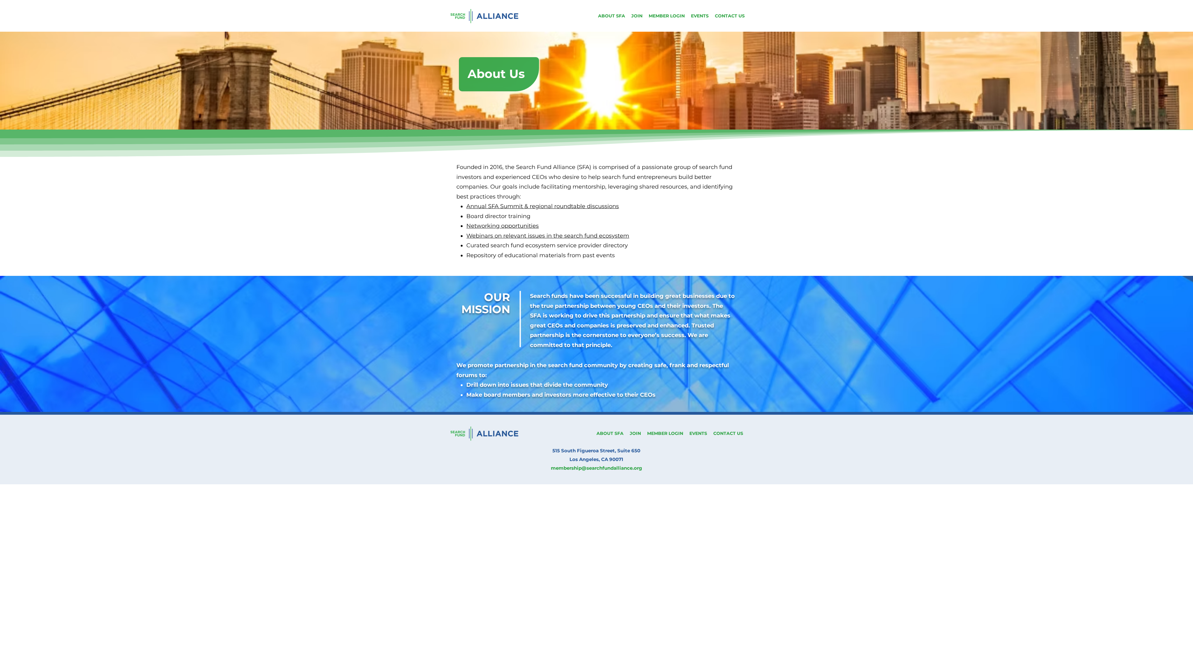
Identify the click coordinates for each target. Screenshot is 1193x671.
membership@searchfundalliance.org (596, 468)
